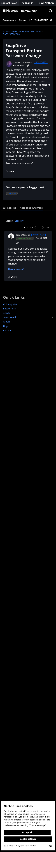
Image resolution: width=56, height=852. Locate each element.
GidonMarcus (23, 235)
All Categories (10, 304)
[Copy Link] (28, 65)
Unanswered (28, 317)
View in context (16, 269)
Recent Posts (9, 308)
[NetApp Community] (19, 11)
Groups (6, 321)
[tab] (9, 207)
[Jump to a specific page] (47, 227)
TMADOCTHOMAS (23, 62)
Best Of (7, 330)
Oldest (18, 220)
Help (5, 326)
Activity (6, 312)
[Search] (51, 11)
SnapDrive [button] (11, 193)
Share (10, 171)
